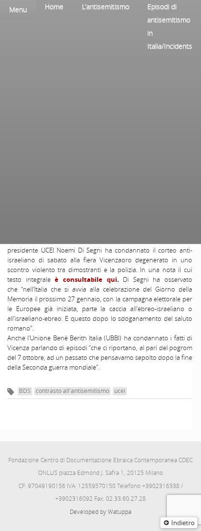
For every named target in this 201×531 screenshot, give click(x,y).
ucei (119, 390)
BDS (25, 390)
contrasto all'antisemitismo (72, 390)
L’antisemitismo (105, 6)
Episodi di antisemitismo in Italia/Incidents (169, 26)
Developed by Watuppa (100, 512)
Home (54, 6)
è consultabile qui (86, 279)
